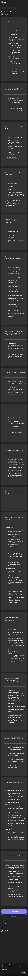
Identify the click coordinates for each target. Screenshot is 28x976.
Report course (5, 934)
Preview (14, 916)
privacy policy (5, 969)
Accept (23, 972)
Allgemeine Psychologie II (10, 7)
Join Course (15, 911)
